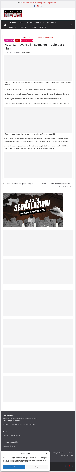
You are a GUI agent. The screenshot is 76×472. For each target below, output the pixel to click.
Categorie (12, 27)
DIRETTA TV (12, 22)
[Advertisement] (37, 68)
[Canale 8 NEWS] (5, 25)
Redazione (17, 52)
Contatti (42, 27)
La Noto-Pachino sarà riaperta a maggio (19, 184)
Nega (37, 467)
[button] (47, 454)
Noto (17, 40)
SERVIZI (34, 27)
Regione (21, 22)
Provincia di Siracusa (34, 22)
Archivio (24, 27)
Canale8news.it (8, 415)
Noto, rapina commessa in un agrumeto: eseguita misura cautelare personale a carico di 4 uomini (39, 3)
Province (50, 22)
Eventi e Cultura (9, 40)
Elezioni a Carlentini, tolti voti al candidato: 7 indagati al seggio (56, 185)
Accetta (13, 467)
